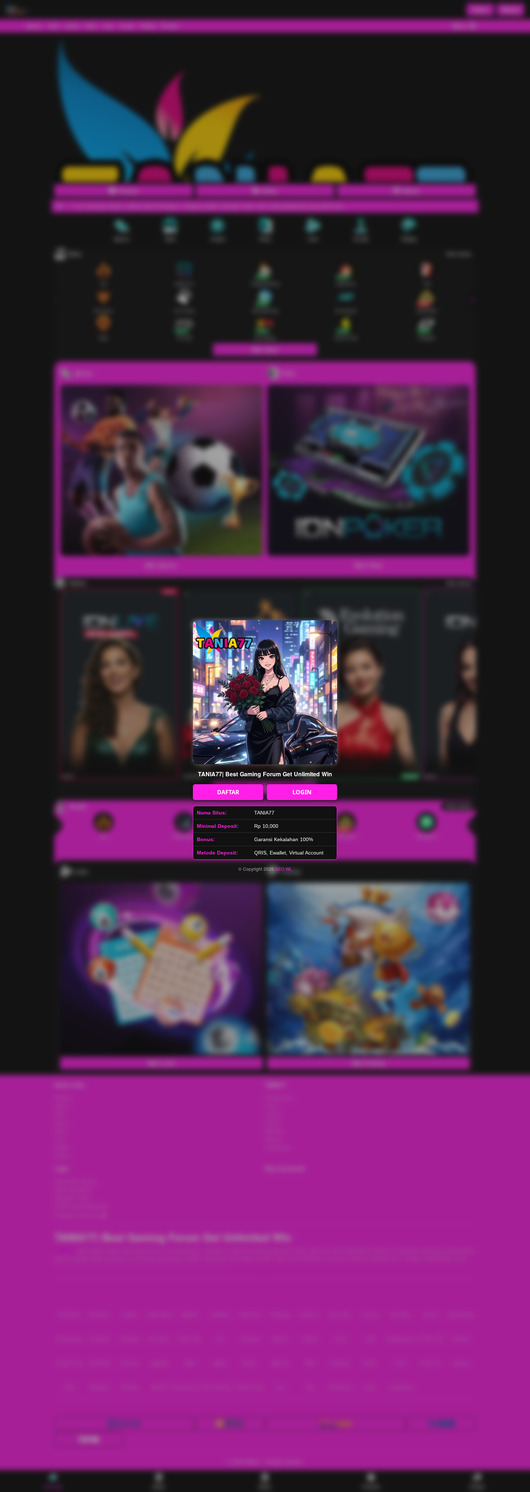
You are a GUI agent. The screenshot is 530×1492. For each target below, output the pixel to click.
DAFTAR (228, 792)
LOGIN (302, 792)
